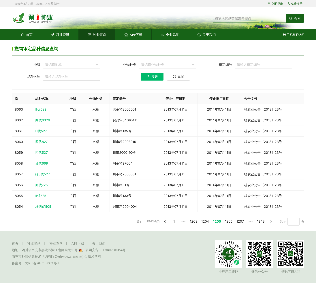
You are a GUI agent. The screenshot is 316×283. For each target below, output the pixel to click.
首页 (29, 35)
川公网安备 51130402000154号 (104, 250)
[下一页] (271, 221)
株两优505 (43, 206)
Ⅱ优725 (40, 196)
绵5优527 (42, 174)
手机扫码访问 (295, 34)
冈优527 (41, 152)
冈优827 (41, 142)
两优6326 (42, 120)
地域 (37, 64)
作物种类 (129, 64)
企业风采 (172, 35)
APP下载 (136, 35)
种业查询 (99, 35)
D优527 (41, 131)
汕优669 (41, 163)
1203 (193, 221)
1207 (240, 221)
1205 (217, 221)
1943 (261, 221)
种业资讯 (62, 35)
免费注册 (296, 3)
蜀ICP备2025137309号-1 (42, 263)
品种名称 (33, 77)
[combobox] (71, 64)
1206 (228, 221)
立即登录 (277, 3)
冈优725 (41, 185)
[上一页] (165, 221)
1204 (205, 221)
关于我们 (209, 35)
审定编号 (225, 64)
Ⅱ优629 (40, 109)
